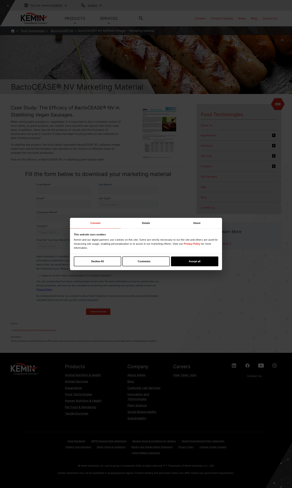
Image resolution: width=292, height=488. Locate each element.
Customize (144, 261)
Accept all (194, 261)
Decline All (97, 261)
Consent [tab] (95, 223)
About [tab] (196, 223)
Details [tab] (146, 223)
